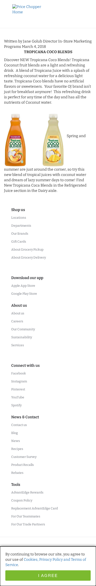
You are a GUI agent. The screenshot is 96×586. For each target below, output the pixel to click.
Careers (17, 321)
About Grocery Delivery (28, 257)
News (15, 441)
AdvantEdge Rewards (27, 492)
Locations (18, 218)
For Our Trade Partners (28, 524)
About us (17, 313)
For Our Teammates (25, 516)
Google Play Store (24, 294)
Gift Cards (18, 241)
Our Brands (19, 233)
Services (17, 345)
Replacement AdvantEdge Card (34, 508)
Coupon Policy (21, 500)
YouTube (17, 397)
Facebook (18, 373)
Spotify (16, 405)
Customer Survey (24, 457)
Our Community (23, 329)
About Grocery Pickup (27, 249)
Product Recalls (22, 465)
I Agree (48, 575)
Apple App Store (23, 286)
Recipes (17, 449)
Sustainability (21, 337)
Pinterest (18, 389)
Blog (14, 433)
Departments (21, 225)
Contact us (19, 425)
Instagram (19, 381)
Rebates (17, 473)
